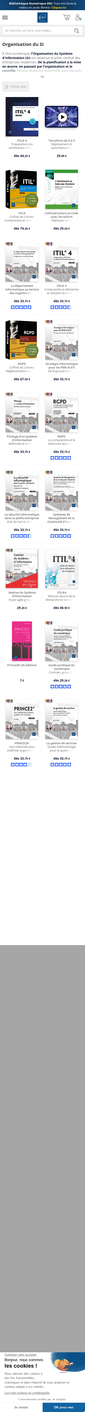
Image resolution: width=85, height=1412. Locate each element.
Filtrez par (18, 86)
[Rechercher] (76, 30)
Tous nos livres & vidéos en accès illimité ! (42, 5)
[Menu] (5, 17)
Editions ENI (42, 17)
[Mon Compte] (79, 17)
